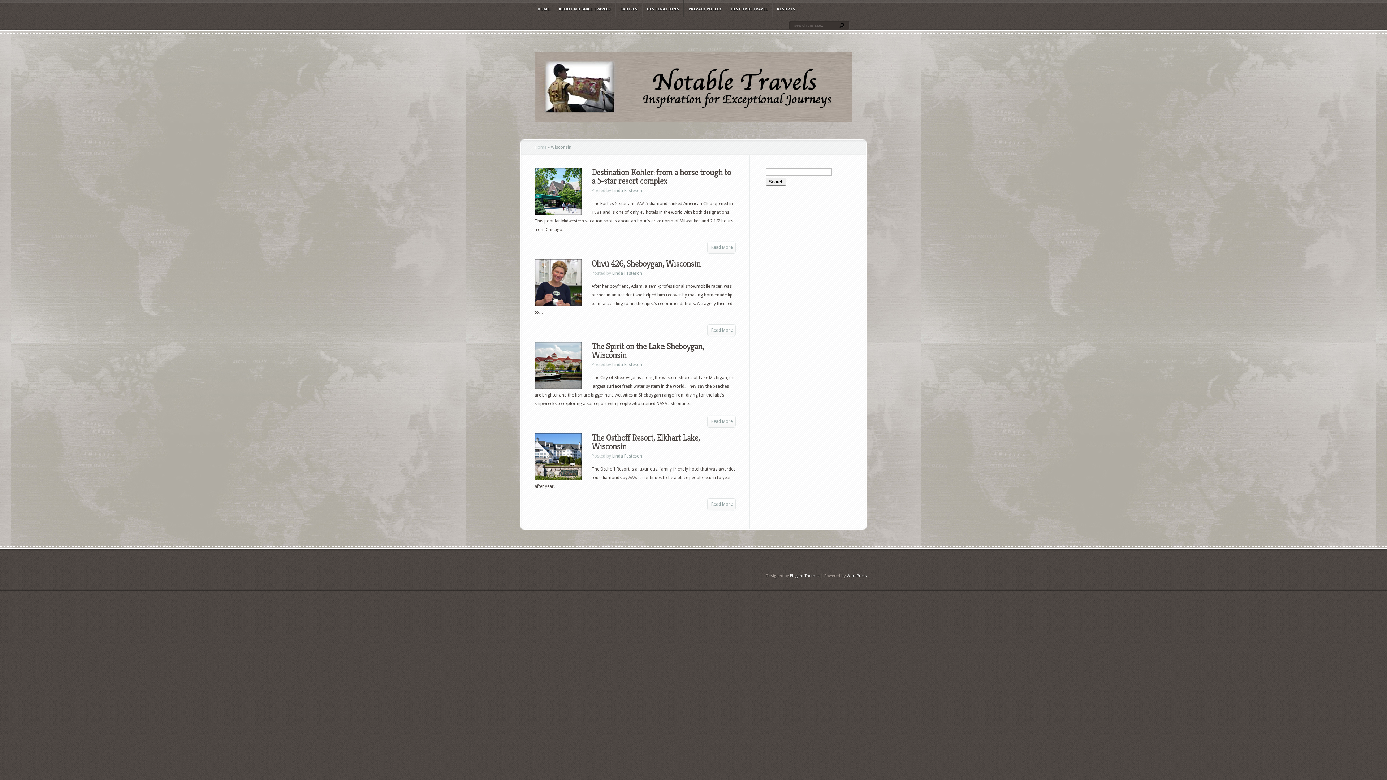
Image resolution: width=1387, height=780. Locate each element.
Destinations (663, 9)
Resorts (786, 9)
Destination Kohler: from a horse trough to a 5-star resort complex (661, 176)
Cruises (629, 9)
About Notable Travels (585, 9)
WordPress (857, 575)
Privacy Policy (704, 9)
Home (543, 9)
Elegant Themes (805, 575)
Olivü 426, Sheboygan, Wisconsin (646, 263)
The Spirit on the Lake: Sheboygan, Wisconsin (648, 350)
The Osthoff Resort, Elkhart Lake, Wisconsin (646, 442)
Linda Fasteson (627, 190)
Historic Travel (749, 9)
